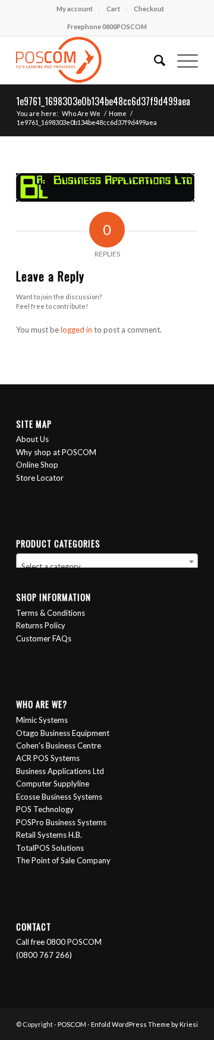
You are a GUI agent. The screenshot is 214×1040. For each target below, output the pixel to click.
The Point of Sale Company (63, 860)
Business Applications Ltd (60, 771)
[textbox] (107, 566)
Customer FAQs (43, 638)
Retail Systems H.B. (49, 834)
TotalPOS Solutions (50, 848)
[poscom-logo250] (89, 60)
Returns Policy (40, 625)
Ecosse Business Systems (59, 796)
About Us (32, 439)
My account (74, 8)
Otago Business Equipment (62, 733)
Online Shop (37, 464)
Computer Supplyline (52, 783)
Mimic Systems (42, 720)
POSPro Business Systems (61, 822)
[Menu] (181, 60)
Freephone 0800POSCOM (107, 26)
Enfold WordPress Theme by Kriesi (144, 1024)
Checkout (149, 8)
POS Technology (45, 809)
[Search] (153, 60)
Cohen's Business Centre (58, 745)
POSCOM (72, 1024)
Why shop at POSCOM (56, 452)
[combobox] (107, 561)
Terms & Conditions (50, 613)
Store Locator (40, 478)
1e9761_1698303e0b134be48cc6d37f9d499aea (103, 101)
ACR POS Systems (48, 758)
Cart (113, 8)
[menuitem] (75, 9)
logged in (76, 329)
